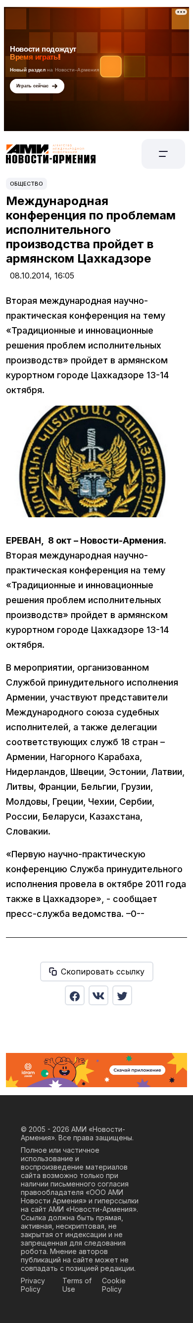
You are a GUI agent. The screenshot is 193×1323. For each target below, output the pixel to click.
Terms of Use (77, 1284)
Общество (26, 183)
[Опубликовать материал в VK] (98, 995)
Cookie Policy (114, 1284)
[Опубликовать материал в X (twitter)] (122, 995)
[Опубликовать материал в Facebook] (75, 995)
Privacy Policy (33, 1284)
